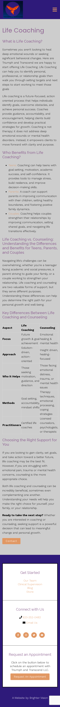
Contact (11, 541)
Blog (30, 587)
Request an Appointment (30, 676)
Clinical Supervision (30, 584)
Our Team (30, 580)
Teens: (12, 165)
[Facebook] (18, 635)
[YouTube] (42, 635)
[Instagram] (26, 635)
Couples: (14, 213)
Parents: (14, 191)
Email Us (31, 622)
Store (30, 591)
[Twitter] (34, 635)
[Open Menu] (55, 9)
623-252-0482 (32, 617)
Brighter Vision (39, 697)
